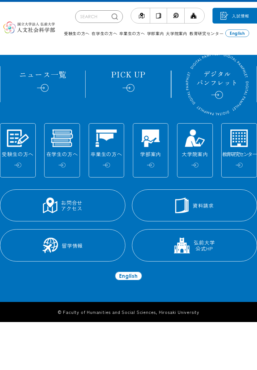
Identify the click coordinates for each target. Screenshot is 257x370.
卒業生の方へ (132, 33)
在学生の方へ (104, 33)
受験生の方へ (77, 33)
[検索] (115, 17)
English (237, 33)
